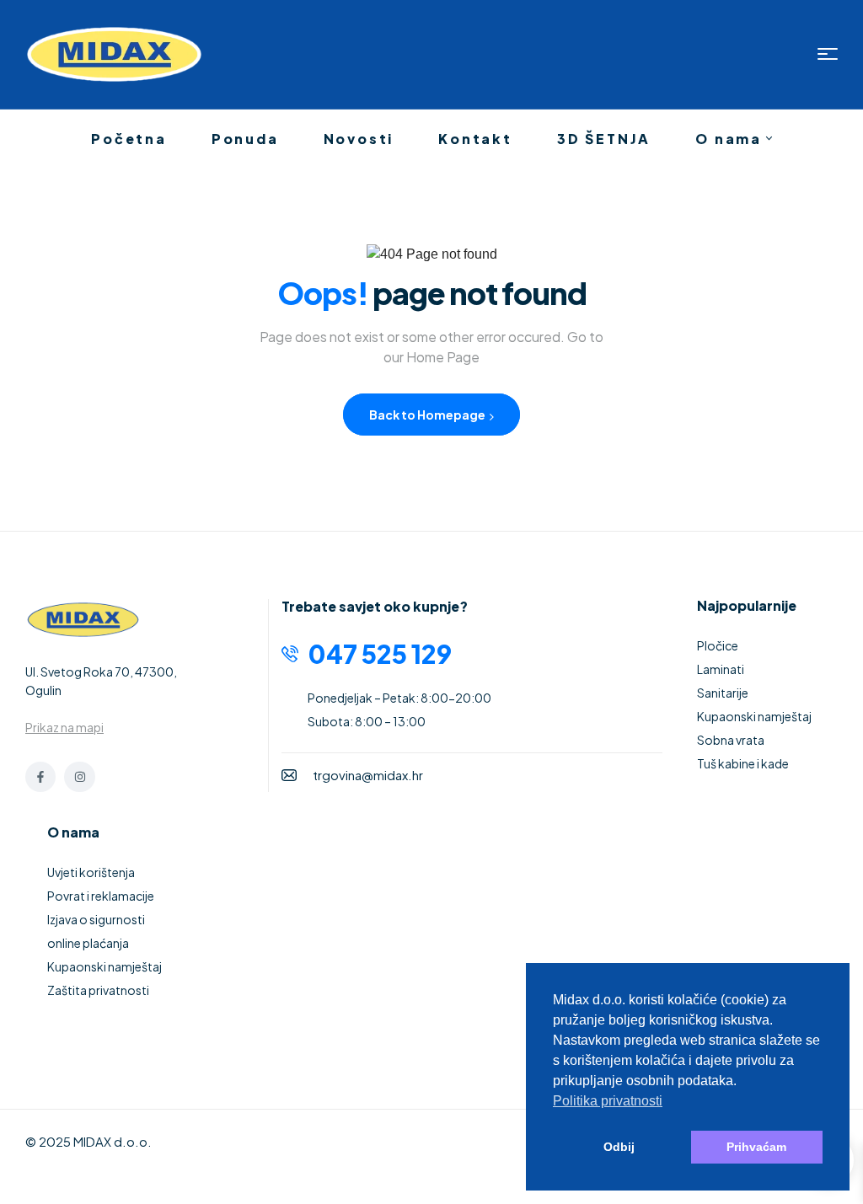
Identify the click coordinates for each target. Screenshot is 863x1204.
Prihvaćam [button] (756, 1146)
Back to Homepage (428, 414)
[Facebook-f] (40, 777)
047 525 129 (380, 654)
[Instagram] (79, 777)
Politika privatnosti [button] (607, 1101)
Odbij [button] (619, 1146)
